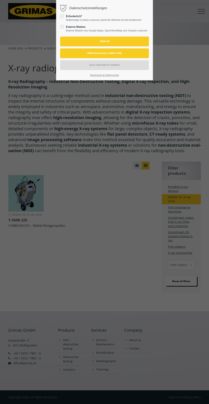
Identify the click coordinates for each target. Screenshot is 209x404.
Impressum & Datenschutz (104, 75)
